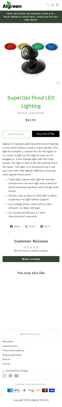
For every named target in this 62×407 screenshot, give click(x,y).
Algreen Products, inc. (30, 334)
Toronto (6, 363)
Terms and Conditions (13, 350)
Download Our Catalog (17, 370)
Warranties (8, 341)
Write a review (31, 259)
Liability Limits (10, 346)
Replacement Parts (12, 355)
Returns (7, 359)
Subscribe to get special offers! (30, 384)
